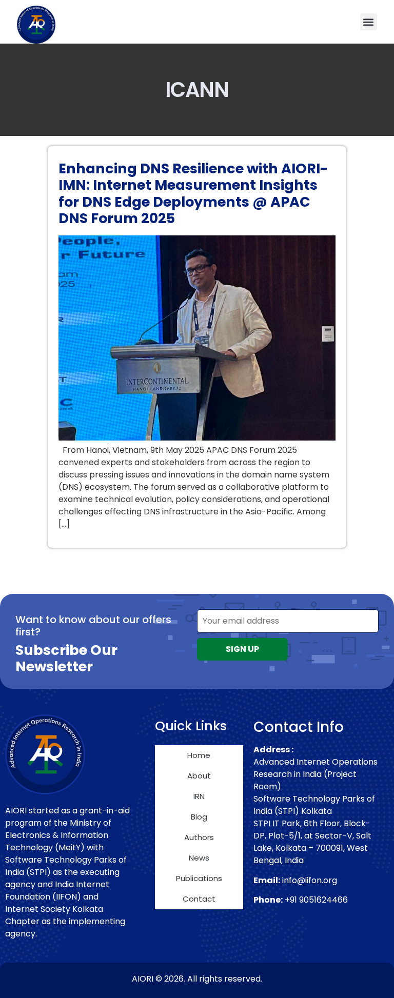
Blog (199, 816)
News (199, 857)
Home (198, 755)
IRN (199, 796)
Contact (199, 898)
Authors (199, 837)
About (199, 775)
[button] (368, 21)
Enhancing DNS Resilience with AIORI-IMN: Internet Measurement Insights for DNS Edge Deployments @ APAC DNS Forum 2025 (193, 193)
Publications (199, 878)
